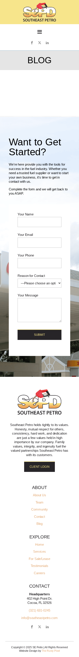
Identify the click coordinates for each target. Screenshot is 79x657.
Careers (39, 573)
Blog (39, 523)
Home (39, 544)
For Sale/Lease (39, 559)
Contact (39, 516)
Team (39, 502)
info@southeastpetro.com (39, 618)
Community (39, 509)
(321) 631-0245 (39, 610)
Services (39, 551)
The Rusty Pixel (51, 650)
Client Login (39, 466)
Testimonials (39, 566)
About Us (39, 495)
